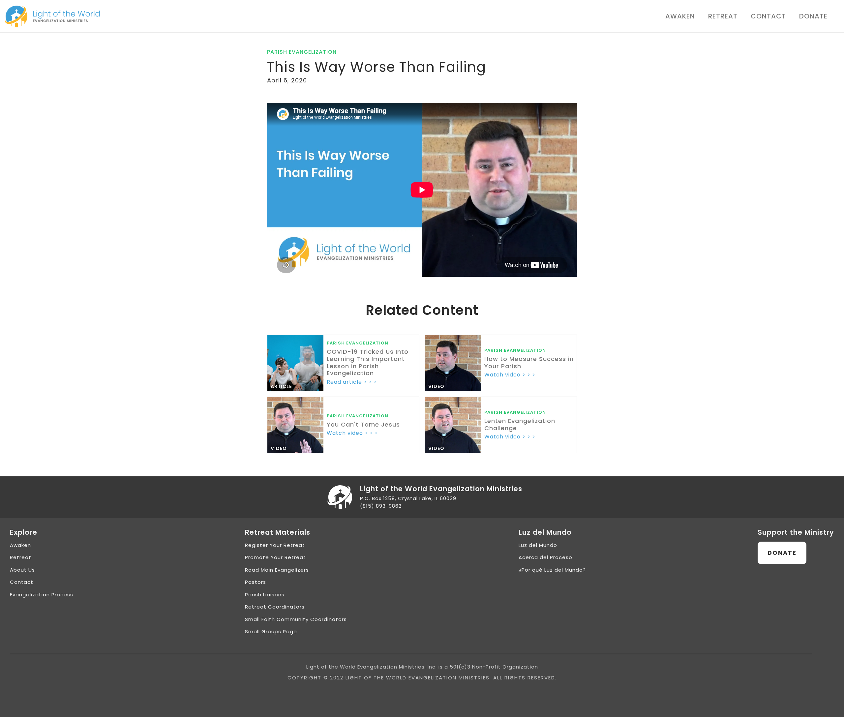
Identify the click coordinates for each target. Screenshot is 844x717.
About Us (22, 569)
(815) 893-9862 (381, 505)
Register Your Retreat (275, 545)
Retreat (723, 16)
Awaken (680, 16)
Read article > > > (352, 382)
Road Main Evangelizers (277, 569)
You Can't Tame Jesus (363, 424)
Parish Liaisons (265, 594)
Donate (813, 16)
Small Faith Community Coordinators (296, 619)
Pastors (255, 582)
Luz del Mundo (538, 545)
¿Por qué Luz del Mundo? (552, 569)
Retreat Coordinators (275, 606)
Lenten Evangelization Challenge (519, 424)
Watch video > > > (509, 374)
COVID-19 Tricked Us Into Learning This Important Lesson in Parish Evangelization (367, 362)
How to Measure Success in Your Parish (529, 362)
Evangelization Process (41, 594)
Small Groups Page (271, 631)
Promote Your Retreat (275, 557)
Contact (768, 16)
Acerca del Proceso (545, 557)
